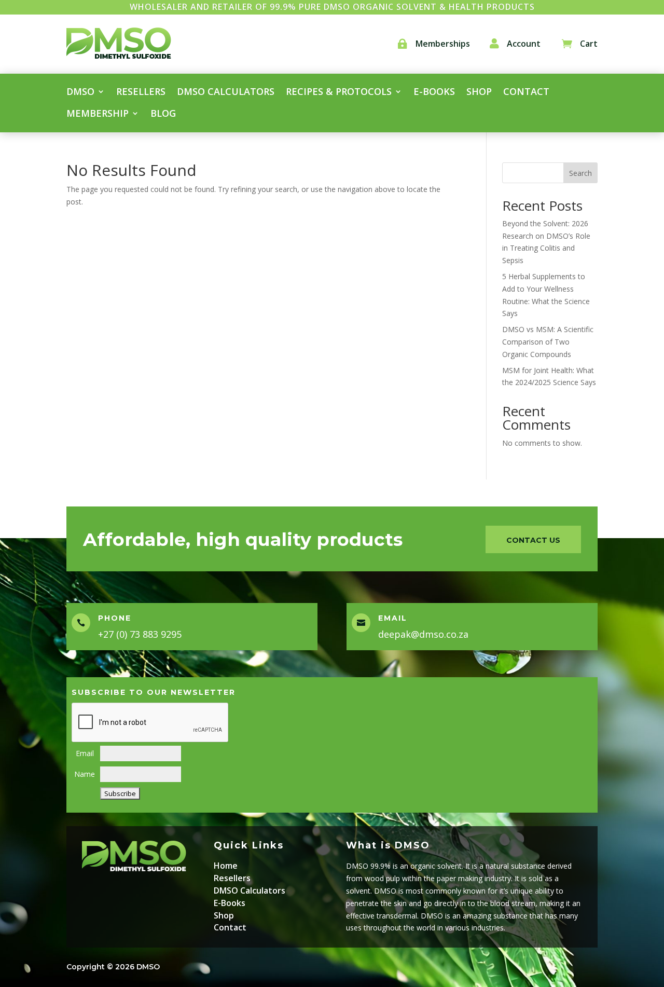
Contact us (533, 540)
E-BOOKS (434, 93)
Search (580, 173)
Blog (163, 114)
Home (226, 865)
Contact (526, 93)
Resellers (140, 93)
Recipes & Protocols (339, 93)
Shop (479, 93)
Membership (97, 114)
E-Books (229, 903)
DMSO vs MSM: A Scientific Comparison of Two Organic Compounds (547, 341)
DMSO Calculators (225, 93)
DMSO (80, 93)
